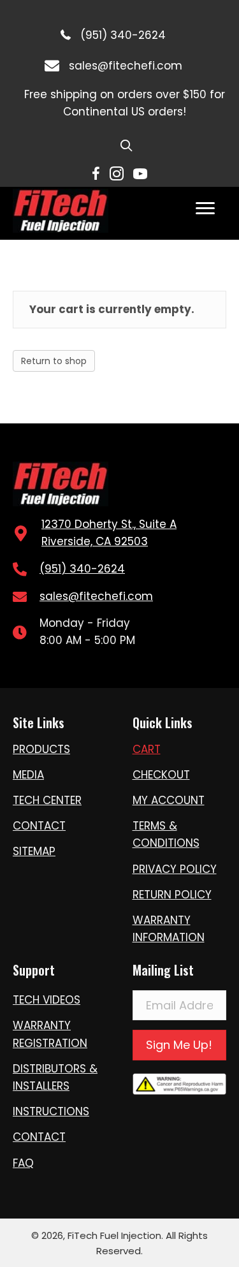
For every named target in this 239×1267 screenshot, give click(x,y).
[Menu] (205, 208)
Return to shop (54, 361)
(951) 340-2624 (123, 35)
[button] (180, 1045)
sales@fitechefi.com (125, 65)
